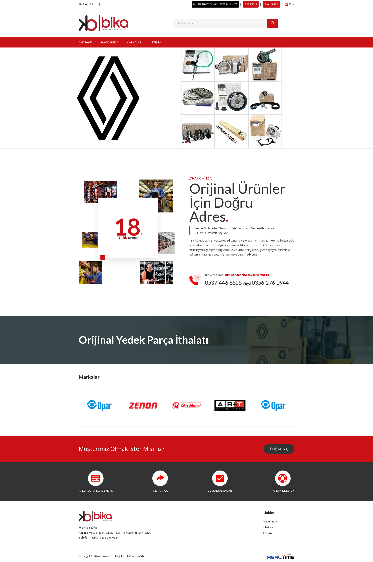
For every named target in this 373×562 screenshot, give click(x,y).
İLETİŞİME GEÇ (279, 449)
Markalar (268, 527)
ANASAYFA (85, 42)
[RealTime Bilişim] (280, 556)
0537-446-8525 (223, 282)
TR (290, 4)
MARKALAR (134, 42)
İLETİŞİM (155, 42)
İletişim (267, 533)
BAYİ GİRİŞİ (271, 4)
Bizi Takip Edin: (87, 4)
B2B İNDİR (251, 4)
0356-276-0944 (270, 282)
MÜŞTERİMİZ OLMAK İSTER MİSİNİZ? (215, 4)
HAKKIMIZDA (109, 42)
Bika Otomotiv (109, 556)
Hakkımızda (270, 521)
